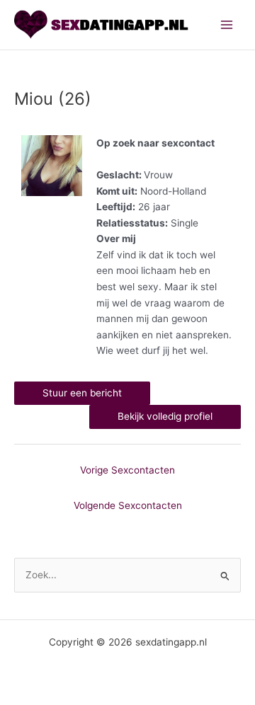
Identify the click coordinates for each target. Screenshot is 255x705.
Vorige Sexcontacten (127, 470)
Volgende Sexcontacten (128, 505)
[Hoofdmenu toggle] (227, 25)
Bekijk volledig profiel (165, 416)
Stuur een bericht (82, 393)
